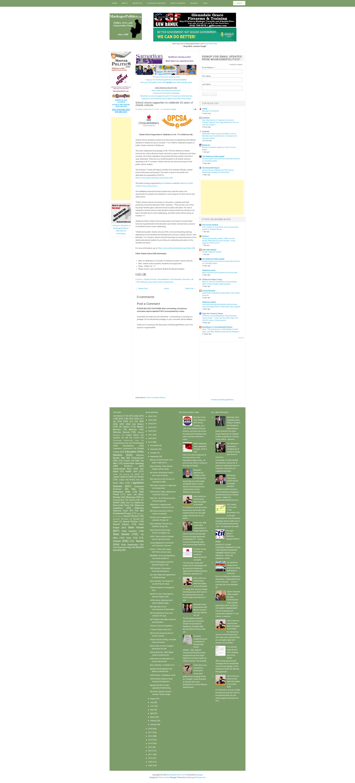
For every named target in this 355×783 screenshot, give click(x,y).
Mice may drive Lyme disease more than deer (219, 273)
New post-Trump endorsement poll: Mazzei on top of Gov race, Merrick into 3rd (200, 609)
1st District (118, 416)
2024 (150, 424)
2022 (122, 424)
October (153, 453)
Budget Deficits (132, 435)
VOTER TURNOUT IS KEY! (211, 252)
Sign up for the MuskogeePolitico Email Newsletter (166, 80)
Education (186, 279)
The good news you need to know (166, 77)
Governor (128, 466)
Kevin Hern (118, 483)
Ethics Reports (124, 461)
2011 (150, 755)
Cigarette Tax (118, 438)
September (154, 457)
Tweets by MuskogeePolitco (222, 400)
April (152, 713)
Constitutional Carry (120, 443)
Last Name (206, 84)
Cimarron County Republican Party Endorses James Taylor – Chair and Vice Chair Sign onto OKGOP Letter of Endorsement (220, 318)
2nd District (138, 424)
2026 (150, 416)
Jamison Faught (169, 109)
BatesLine (206, 145)
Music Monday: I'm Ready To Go (162, 665)
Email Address (208, 67)
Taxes (128, 538)
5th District (124, 427)
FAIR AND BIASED (209, 250)
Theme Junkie (163, 777)
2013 (150, 747)
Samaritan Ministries (120, 519)
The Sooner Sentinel (210, 225)
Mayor (129, 495)
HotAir (204, 109)
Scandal (136, 519)
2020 (141, 421)
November (154, 449)
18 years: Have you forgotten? (161, 626)
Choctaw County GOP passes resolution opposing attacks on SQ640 (200, 554)
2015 (150, 740)
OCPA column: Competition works (163, 675)
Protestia (205, 131)
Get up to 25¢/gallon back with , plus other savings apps (166, 82)
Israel (137, 474)
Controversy (138, 443)
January (153, 724)
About (125, 3)
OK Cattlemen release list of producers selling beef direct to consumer (233, 568)
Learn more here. (210, 44)
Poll (136, 511)
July (152, 702)
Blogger (199, 775)
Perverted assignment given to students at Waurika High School (200, 641)
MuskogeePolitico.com (176, 775)
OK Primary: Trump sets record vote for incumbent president (232, 480)
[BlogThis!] (139, 274)
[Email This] (136, 274)
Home (114, 3)
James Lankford (120, 477)
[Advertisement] (121, 158)
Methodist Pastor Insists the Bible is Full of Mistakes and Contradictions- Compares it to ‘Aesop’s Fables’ (219, 136)
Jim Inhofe (139, 477)
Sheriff (115, 522)
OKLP (128, 503)
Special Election (130, 521)
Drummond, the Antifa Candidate (166, 93)
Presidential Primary (122, 513)
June (152, 706)
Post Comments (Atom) (156, 397)
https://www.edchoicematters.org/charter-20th (154, 178)
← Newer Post (142, 288)
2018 (119, 421)
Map (134, 489)
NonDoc (205, 236)
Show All (241, 338)
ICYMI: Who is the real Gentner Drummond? (200, 668)
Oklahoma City (146, 282)
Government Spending (133, 463)
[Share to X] (142, 274)
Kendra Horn (135, 480)
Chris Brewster (175, 279)
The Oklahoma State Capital (213, 156)
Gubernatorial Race (122, 469)
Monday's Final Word (210, 111)
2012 (141, 416)
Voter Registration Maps (122, 547)
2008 (150, 765)
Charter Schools (150, 279)
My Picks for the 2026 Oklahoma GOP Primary (199, 420)
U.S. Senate (137, 541)
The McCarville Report (211, 168)
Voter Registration (129, 545)
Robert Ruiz (168, 282)
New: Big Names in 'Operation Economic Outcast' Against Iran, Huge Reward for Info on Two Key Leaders (220, 122)
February (153, 721)
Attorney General (121, 432)
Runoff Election (131, 516)
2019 (131, 421)
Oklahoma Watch (209, 302)
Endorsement (138, 458)
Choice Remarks (208, 291)
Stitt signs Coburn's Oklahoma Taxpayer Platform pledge (227, 536)
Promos (194, 3)
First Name (206, 76)
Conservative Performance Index (126, 440)
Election (117, 455)
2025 (150, 420)
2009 (150, 762)
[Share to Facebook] (144, 274)
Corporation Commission (123, 448)
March (152, 717)
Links (205, 3)
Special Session (121, 524)
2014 (120, 419)
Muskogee (130, 497)
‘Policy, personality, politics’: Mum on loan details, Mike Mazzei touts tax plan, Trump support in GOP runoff (218, 241)
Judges (122, 480)
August (153, 699)
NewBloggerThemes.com (195, 777)
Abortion (133, 429)
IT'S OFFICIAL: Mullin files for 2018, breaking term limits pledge (232, 652)
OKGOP (116, 503)
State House (136, 527)
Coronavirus (128, 446)
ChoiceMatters (167, 183)
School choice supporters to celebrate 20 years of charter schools (164, 104)
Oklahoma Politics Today (212, 279)
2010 (131, 416)
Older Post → (190, 288)
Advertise (137, 3)
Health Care (131, 471)
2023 (150, 427)
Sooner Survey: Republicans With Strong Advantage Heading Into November (217, 171)
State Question (129, 531)
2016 (131, 419)
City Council (134, 438)
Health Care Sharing (121, 474)
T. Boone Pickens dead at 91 (161, 630)
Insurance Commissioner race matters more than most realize (166, 99)
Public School (157, 282)
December (154, 445)
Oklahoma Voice (208, 270)
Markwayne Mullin (121, 492)
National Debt (134, 500)
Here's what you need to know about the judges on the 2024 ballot (233, 681)
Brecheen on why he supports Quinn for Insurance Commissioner (166, 96)
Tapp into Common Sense (212, 313)
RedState (206, 118)
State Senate (121, 534)
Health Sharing (178, 3)
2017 (142, 419)
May (152, 710)
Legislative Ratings (156, 3)
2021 (150, 435)
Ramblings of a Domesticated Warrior (217, 327)
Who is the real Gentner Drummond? (166, 90)
